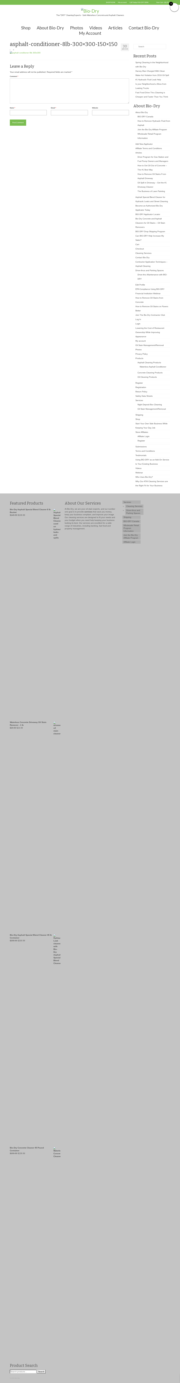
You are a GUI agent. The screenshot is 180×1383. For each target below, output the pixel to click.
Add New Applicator (144, 144)
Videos (138, 468)
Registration (140, 387)
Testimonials (140, 455)
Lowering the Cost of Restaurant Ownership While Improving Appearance (149, 332)
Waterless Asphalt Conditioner (153, 367)
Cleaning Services (143, 253)
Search (41, 1371)
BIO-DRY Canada (145, 116)
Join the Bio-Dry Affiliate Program (152, 129)
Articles (138, 153)
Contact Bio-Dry (142, 257)
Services (139, 400)
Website (95, 108)
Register (139, 383)
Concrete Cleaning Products (150, 373)
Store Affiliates (141, 432)
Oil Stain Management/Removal (149, 345)
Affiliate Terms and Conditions (148, 148)
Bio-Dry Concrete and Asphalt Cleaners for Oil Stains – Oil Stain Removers (150, 223)
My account (140, 341)
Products (139, 358)
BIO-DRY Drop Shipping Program (150, 231)
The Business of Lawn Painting (151, 191)
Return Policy (141, 392)
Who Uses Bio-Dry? (144, 477)
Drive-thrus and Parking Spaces (149, 270)
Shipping (139, 415)
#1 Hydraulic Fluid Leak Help (148, 79)
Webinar (139, 472)
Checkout (139, 249)
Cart (137, 244)
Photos (138, 349)
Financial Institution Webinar (148, 293)
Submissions (141, 446)
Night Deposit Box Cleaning (150, 404)
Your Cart (162, 2)
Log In (138, 319)
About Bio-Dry (141, 112)
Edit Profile (140, 285)
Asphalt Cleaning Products (149, 362)
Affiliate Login (143, 436)
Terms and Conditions (145, 451)
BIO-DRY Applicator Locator (147, 214)
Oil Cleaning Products (147, 377)
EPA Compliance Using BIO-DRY (149, 289)
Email (53, 108)
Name (12, 108)
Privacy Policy (141, 354)
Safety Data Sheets (144, 396)
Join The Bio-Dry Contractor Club (150, 315)
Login (137, 324)
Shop (137, 419)
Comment (14, 76)
